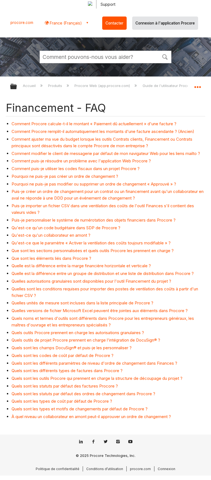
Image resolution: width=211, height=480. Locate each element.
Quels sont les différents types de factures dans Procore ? (67, 370)
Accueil (30, 85)
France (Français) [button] (65, 23)
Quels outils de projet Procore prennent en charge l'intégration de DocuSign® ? (86, 340)
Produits (55, 85)
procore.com (21, 22)
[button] (164, 56)
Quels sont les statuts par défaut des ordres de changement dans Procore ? (83, 393)
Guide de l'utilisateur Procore (168, 85)
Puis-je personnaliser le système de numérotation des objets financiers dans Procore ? (94, 220)
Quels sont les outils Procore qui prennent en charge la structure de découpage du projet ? (97, 378)
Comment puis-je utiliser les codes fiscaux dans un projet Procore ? (76, 168)
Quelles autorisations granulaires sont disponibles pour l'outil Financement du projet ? (91, 281)
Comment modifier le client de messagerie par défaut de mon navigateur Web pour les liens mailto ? (106, 153)
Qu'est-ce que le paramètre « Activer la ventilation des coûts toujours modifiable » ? (91, 243)
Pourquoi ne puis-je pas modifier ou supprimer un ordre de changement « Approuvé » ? (94, 184)
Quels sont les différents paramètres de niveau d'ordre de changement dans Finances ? (94, 363)
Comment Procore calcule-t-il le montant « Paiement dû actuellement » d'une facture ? (94, 123)
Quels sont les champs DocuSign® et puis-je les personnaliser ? (72, 347)
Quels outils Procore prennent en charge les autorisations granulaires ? (78, 332)
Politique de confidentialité (57, 469)
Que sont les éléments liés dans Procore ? (51, 258)
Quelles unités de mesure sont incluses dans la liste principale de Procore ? (82, 303)
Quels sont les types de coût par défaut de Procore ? (62, 401)
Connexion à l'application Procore (165, 23)
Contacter (114, 23)
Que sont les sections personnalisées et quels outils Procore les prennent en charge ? (93, 250)
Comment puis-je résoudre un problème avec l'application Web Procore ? (81, 160)
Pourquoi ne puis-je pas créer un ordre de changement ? (65, 176)
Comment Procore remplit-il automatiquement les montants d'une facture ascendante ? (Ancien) (103, 131)
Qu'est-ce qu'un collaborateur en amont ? (51, 235)
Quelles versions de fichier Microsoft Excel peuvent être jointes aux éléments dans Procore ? (100, 310)
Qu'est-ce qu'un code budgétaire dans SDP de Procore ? (66, 227)
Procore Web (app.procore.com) (102, 85)
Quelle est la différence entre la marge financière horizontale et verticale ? (81, 265)
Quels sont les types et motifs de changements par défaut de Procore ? (80, 408)
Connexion (166, 469)
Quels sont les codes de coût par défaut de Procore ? (62, 355)
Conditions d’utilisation (104, 469)
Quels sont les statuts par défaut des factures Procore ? (65, 386)
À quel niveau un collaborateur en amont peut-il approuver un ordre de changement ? (91, 416)
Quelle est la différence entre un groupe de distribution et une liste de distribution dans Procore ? (103, 273)
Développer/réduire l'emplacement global (197, 85)
